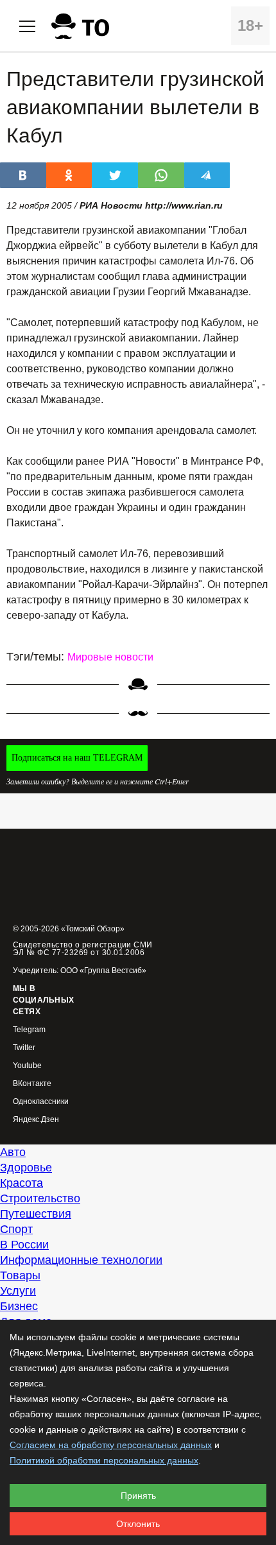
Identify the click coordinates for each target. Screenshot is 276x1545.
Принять (138, 1495)
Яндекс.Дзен (36, 1120)
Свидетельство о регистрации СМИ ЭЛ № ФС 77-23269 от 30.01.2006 (83, 948)
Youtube (27, 1066)
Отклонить (138, 1524)
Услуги (18, 1290)
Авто (13, 1152)
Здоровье (26, 1167)
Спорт (16, 1229)
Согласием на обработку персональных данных (111, 1445)
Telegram (29, 1030)
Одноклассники (41, 1102)
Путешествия (35, 1213)
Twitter (24, 1048)
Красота (21, 1183)
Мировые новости (110, 657)
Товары (20, 1275)
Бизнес (19, 1306)
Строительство (40, 1198)
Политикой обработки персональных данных (104, 1460)
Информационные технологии (81, 1260)
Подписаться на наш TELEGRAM (77, 758)
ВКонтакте (32, 1084)
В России (24, 1244)
